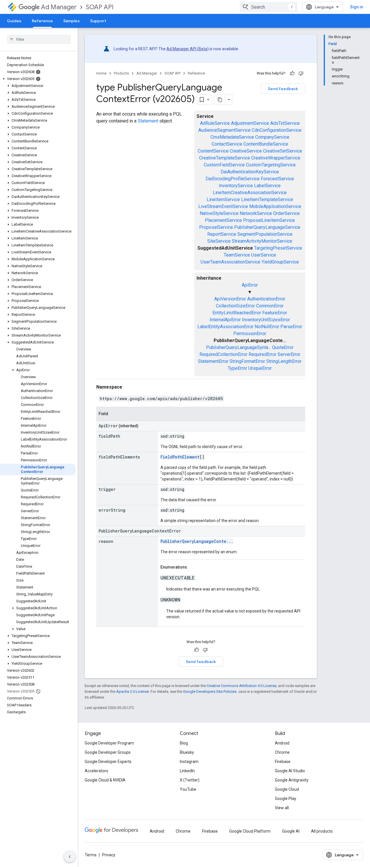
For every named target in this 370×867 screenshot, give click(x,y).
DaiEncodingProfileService (233, 178)
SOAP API (100, 7)
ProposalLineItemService (269, 220)
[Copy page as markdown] (220, 100)
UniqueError (260, 368)
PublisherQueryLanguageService (267, 227)
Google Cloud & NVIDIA (105, 780)
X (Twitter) (189, 780)
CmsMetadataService (232, 137)
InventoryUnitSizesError (266, 319)
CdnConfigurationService (276, 130)
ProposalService (216, 227)
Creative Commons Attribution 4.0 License (241, 686)
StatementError (213, 361)
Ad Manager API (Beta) (187, 49)
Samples (71, 20)
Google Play (285, 798)
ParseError (291, 326)
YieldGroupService (280, 262)
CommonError (270, 306)
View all (282, 807)
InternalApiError (225, 319)
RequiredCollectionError (223, 354)
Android (282, 743)
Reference (42, 20)
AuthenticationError (266, 299)
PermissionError (249, 333)
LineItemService (223, 199)
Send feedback (283, 88)
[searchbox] (39, 39)
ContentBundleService (265, 144)
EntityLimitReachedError (236, 312)
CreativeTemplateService (224, 158)
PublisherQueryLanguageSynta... (238, 347)
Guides (14, 20)
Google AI (290, 831)
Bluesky (187, 752)
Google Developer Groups (108, 752)
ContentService (213, 151)
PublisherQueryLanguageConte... (196, 541)
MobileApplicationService (275, 206)
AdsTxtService (285, 123)
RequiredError (262, 354)
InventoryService (236, 185)
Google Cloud (287, 789)
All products (322, 831)
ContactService (227, 144)
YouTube (188, 789)
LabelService (267, 185)
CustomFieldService (224, 165)
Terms (91, 855)
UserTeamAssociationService (230, 262)
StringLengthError (283, 361)
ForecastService (277, 178)
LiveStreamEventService (223, 206)
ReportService (221, 234)
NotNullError (267, 326)
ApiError (250, 285)
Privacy (108, 855)
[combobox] (268, 7)
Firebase (283, 761)
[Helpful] (292, 73)
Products (121, 73)
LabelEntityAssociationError (225, 326)
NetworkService (256, 213)
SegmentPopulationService (265, 234)
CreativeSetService (282, 151)
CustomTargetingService (271, 165)
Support (98, 20)
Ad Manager (59, 7)
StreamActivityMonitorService (262, 241)
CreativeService (246, 151)
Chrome (282, 752)
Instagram (189, 761)
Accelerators (96, 770)
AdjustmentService (250, 123)
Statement (148, 121)
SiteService (219, 241)
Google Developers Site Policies (209, 691)
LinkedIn (187, 770)
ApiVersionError (230, 299)
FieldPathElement (179, 457)
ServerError (289, 354)
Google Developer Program (109, 743)
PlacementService (223, 220)
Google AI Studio (290, 770)
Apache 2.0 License (132, 691)
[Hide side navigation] (69, 856)
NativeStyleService (219, 213)
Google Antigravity (291, 780)
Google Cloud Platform (250, 831)
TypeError (237, 368)
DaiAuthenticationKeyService (250, 171)
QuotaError (282, 347)
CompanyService (272, 137)
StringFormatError (247, 361)
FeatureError (274, 312)
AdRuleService (215, 123)
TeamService (237, 255)
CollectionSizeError (235, 306)
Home (101, 73)
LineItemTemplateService (267, 199)
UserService (263, 255)
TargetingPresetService (278, 248)
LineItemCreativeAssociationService (250, 192)
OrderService (286, 213)
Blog (184, 743)
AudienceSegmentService (224, 130)
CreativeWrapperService (275, 158)
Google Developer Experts (108, 761)
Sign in (356, 7)
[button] (37, 78)
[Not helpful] (301, 73)
